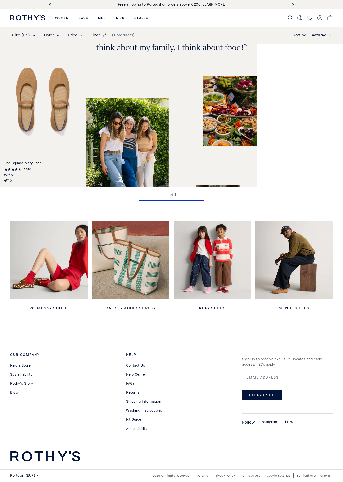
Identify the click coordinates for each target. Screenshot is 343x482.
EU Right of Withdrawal (313, 476)
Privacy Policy (224, 476)
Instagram (269, 422)
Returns (133, 392)
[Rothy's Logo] (27, 17)
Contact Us (135, 365)
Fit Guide (133, 419)
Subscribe (262, 395)
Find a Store (20, 365)
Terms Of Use (251, 476)
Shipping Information (143, 401)
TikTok (288, 422)
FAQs (130, 383)
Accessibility (136, 428)
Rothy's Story (21, 383)
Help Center (136, 374)
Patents (202, 476)
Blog (14, 392)
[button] (62, 17)
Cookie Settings (279, 476)
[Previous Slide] (51, 5)
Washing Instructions (144, 410)
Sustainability (21, 374)
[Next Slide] (292, 5)
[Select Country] (300, 18)
